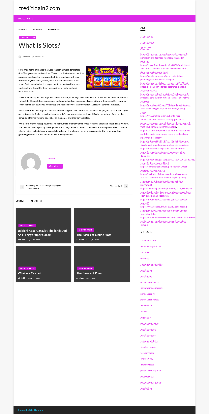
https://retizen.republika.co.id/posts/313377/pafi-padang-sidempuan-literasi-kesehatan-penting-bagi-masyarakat (164, 87)
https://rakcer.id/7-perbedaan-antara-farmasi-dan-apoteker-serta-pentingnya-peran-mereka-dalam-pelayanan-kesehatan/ (165, 134)
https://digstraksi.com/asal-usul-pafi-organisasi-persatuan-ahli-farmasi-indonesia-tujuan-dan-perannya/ (164, 58)
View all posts (55, 166)
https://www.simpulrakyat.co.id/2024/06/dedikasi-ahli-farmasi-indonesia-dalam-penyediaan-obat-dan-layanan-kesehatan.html (165, 69)
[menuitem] (26, 18)
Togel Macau (146, 36)
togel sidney (146, 388)
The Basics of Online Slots (93, 234)
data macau (146, 305)
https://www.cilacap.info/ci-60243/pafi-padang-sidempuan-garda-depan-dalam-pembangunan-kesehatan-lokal (164, 210)
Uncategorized (37, 29)
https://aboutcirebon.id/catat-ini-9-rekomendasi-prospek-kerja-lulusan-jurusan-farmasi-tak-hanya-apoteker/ (165, 98)
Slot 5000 (145, 252)
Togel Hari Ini (26, 19)
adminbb (27, 56)
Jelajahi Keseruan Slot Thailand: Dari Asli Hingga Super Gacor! (42, 232)
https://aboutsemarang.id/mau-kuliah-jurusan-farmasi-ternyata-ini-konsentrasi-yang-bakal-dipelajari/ (162, 152)
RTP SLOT (145, 48)
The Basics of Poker (89, 273)
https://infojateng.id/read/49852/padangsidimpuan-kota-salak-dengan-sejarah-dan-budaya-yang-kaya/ (165, 108)
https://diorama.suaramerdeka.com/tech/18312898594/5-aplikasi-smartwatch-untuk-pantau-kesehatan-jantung (169, 221)
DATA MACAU (148, 240)
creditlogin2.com (39, 8)
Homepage (22, 29)
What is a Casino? (29, 273)
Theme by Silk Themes (30, 409)
